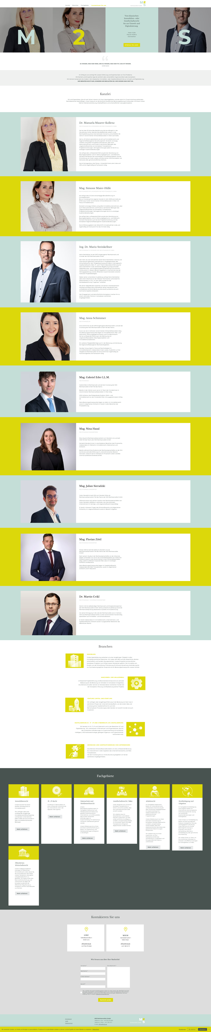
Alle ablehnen (192, 1029)
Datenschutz (95, 1029)
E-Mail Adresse (85, 976)
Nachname (84, 971)
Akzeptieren (202, 1029)
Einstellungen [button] (182, 1029)
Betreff (83, 984)
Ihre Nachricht (111, 965)
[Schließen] (209, 1029)
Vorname (83, 965)
